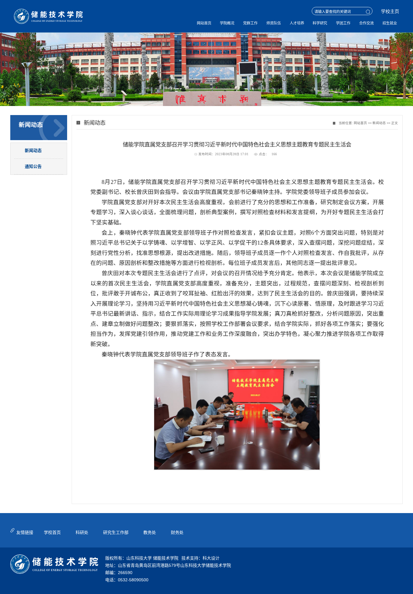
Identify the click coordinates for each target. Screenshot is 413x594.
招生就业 (389, 23)
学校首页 (52, 532)
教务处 (149, 532)
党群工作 (250, 23)
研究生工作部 (115, 532)
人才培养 (297, 23)
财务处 (177, 532)
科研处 (82, 532)
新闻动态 (379, 123)
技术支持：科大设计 (200, 558)
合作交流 (366, 23)
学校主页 (390, 11)
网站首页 (204, 23)
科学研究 (320, 23)
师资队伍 (273, 23)
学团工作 (343, 23)
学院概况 (227, 23)
